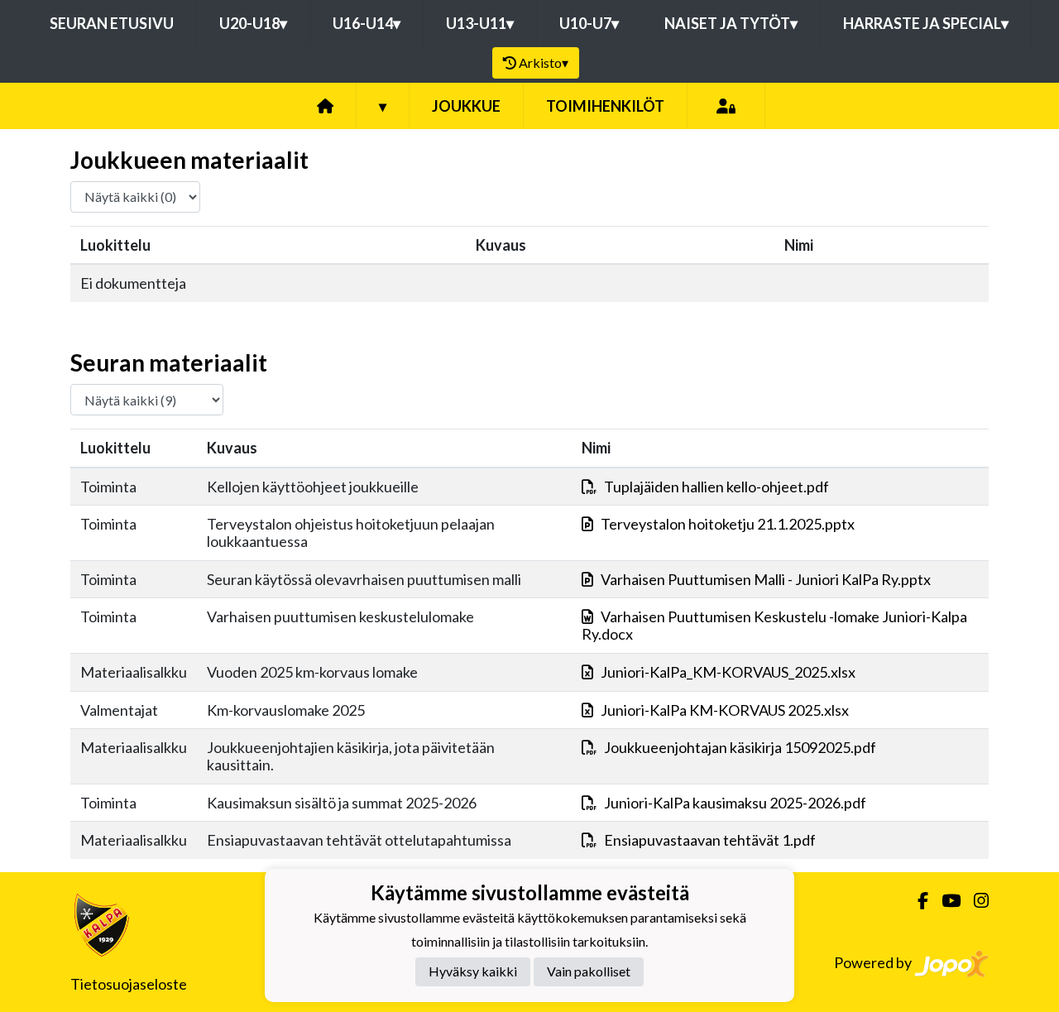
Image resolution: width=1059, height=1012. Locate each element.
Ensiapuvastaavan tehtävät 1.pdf (710, 840)
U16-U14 (366, 23)
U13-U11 (480, 23)
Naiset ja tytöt (731, 23)
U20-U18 (253, 23)
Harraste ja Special (926, 23)
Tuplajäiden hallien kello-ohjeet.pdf (716, 486)
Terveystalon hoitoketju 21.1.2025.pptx (728, 524)
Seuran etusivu (112, 23)
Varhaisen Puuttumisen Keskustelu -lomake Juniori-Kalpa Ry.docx (774, 625)
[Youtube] (944, 900)
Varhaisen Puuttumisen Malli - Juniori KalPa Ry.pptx (766, 579)
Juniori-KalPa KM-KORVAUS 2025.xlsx (725, 710)
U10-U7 (589, 23)
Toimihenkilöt (605, 106)
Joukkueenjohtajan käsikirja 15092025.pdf (740, 747)
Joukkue (466, 106)
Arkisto (543, 62)
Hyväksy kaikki (473, 971)
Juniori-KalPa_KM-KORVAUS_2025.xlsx (728, 672)
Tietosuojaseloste (128, 984)
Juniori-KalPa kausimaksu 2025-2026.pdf (735, 803)
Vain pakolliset (588, 971)
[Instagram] (975, 900)
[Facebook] (916, 900)
